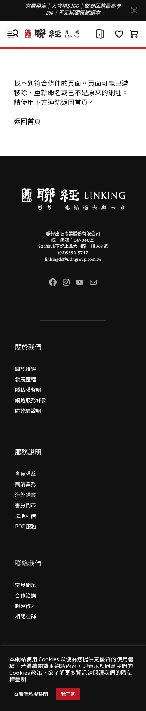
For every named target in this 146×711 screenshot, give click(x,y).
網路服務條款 (30, 400)
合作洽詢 (25, 595)
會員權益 (25, 473)
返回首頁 (27, 121)
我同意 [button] (68, 694)
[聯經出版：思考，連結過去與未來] (73, 33)
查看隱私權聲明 (31, 694)
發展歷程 (25, 379)
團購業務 (25, 484)
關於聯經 (25, 368)
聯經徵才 (25, 605)
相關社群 (25, 616)
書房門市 (25, 505)
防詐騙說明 (28, 410)
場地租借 (25, 516)
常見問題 (25, 585)
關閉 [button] (134, 10)
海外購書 (25, 494)
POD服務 (25, 526)
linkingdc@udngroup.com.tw (73, 259)
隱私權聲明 (28, 389)
